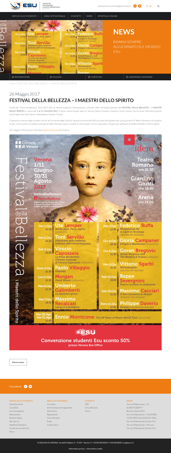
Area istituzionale (54, 16)
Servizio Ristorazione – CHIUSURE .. (142, 414)
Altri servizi (14, 421)
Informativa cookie (94, 449)
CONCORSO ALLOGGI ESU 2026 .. (142, 418)
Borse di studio (15, 418)
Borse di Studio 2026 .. (136, 411)
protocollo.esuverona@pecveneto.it (114, 6)
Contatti (76, 16)
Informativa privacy (77, 449)
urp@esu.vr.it (128, 442)
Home (12, 83)
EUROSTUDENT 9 (135, 407)
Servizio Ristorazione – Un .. (138, 404)
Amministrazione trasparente (59, 407)
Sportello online (108, 16)
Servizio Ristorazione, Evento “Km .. (142, 421)
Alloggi (57, 77)
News (89, 16)
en (150, 6)
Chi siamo (51, 404)
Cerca (87, 411)
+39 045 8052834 (100, 442)
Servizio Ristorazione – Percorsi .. (141, 425)
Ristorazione (22, 77)
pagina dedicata (51, 130)
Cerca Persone (53, 418)
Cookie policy (53, 425)
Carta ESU (96, 77)
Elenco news (18, 362)
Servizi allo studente (21, 401)
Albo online (52, 411)
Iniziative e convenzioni (19, 428)
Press (49, 421)
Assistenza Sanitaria (141, 77)
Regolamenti (52, 414)
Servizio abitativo (16, 411)
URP (87, 404)
